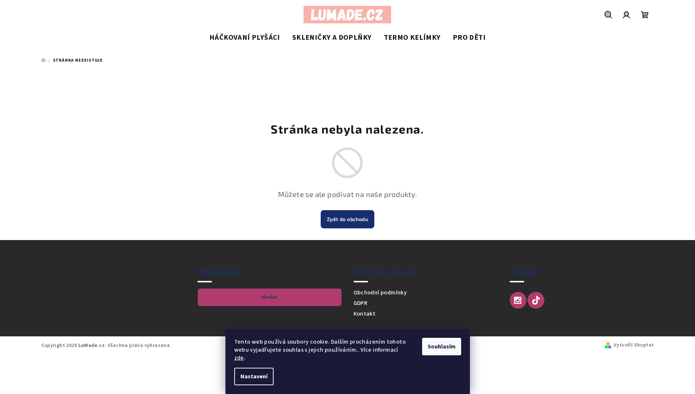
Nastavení (253, 376)
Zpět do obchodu (347, 219)
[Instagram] (518, 300)
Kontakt (365, 314)
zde (239, 358)
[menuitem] (245, 38)
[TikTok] (536, 300)
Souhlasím (442, 347)
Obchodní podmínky (380, 293)
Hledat (269, 297)
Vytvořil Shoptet (634, 345)
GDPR (361, 303)
